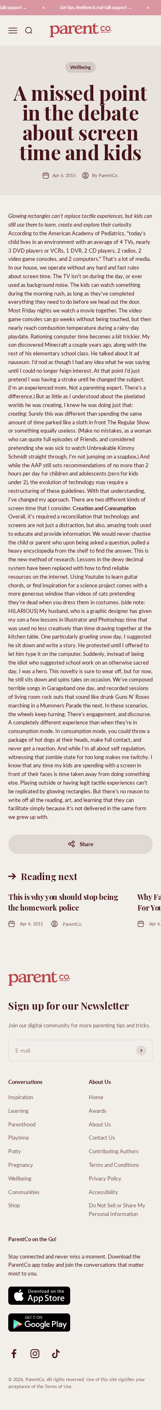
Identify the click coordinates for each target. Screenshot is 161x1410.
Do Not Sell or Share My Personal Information (117, 1209)
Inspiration (20, 1096)
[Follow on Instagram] (34, 1353)
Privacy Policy (105, 1178)
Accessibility (103, 1191)
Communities (24, 1191)
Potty (14, 1150)
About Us (100, 1124)
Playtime (18, 1137)
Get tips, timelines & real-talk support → (93, 7)
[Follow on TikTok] (56, 1353)
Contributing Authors (114, 1150)
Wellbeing (80, 67)
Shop (14, 1205)
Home (96, 1096)
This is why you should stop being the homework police (63, 902)
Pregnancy (20, 1164)
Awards (98, 1110)
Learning (18, 1110)
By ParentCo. (105, 175)
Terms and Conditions (114, 1164)
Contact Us (102, 1137)
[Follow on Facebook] (13, 1353)
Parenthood (22, 1124)
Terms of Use (58, 1386)
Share (86, 844)
